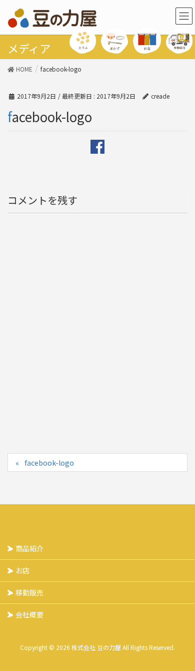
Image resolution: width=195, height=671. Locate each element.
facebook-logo (49, 463)
